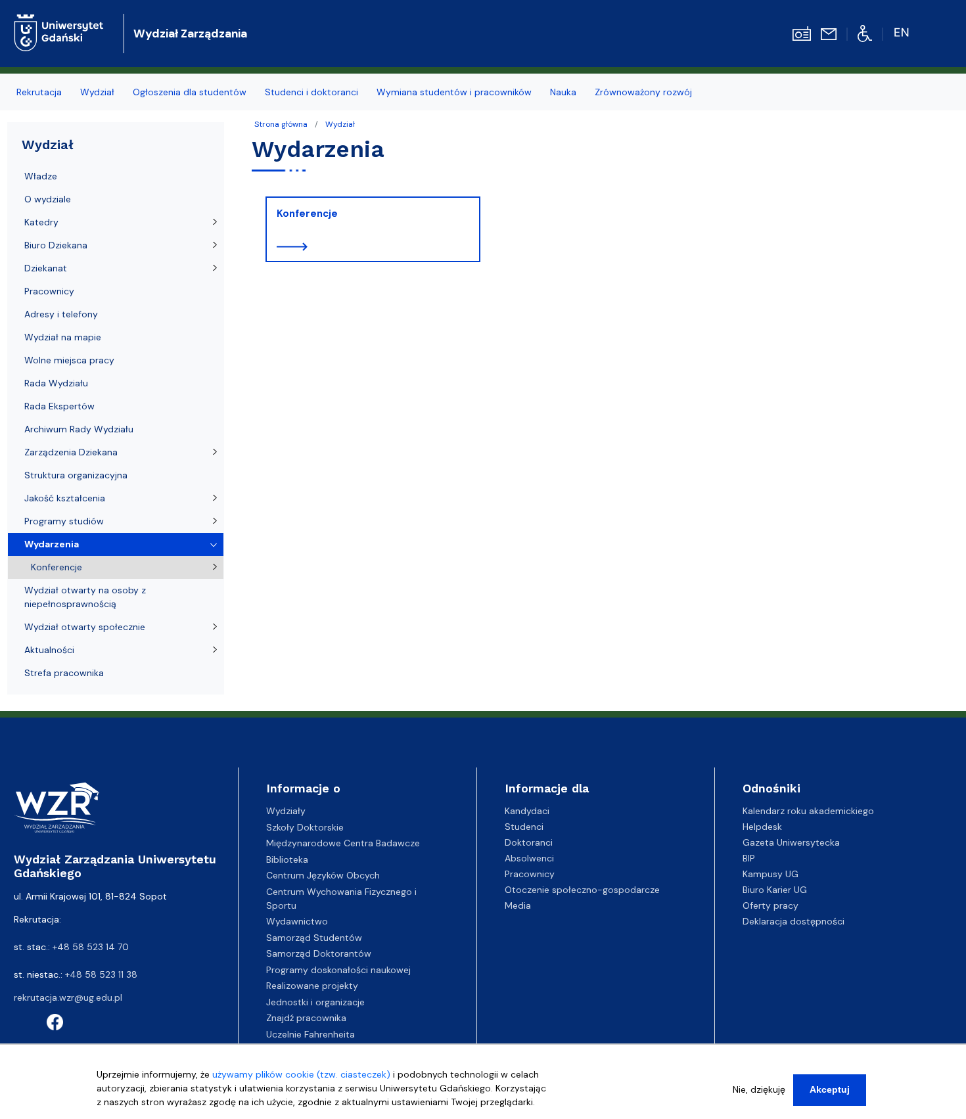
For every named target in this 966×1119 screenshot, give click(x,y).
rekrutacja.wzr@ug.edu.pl (68, 997)
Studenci (524, 827)
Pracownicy (49, 291)
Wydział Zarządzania (190, 33)
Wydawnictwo (297, 921)
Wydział (340, 124)
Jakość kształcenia (64, 498)
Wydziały (286, 811)
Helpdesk (762, 827)
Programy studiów (64, 521)
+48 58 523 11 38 (101, 974)
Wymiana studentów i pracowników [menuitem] (454, 92)
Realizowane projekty (312, 986)
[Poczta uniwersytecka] (829, 33)
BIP (749, 858)
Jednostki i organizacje (315, 1002)
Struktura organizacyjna (75, 475)
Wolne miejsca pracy (69, 360)
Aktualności (49, 650)
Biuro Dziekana (55, 245)
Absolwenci (529, 858)
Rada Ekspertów (59, 406)
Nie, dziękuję (759, 1089)
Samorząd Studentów (314, 938)
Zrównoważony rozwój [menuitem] (643, 92)
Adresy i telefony (61, 314)
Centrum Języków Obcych (323, 875)
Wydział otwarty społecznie (84, 627)
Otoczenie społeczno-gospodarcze (582, 890)
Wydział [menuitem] (97, 92)
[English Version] (902, 33)
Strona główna (281, 124)
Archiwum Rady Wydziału (78, 429)
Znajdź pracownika (306, 1018)
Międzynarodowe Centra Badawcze (343, 843)
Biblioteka (287, 859)
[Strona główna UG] (59, 22)
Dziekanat (45, 268)
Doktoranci (529, 842)
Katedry (41, 222)
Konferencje (307, 213)
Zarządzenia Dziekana (71, 452)
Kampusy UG (770, 874)
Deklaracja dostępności (793, 921)
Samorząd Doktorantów (318, 953)
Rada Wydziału (56, 383)
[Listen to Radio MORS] (802, 33)
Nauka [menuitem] (563, 92)
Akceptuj (830, 1089)
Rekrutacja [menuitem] (39, 92)
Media (518, 905)
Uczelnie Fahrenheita (310, 1034)
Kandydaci (527, 811)
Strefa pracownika (64, 673)
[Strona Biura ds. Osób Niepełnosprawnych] (865, 33)
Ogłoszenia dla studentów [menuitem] (189, 92)
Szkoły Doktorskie (305, 827)
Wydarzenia (51, 544)
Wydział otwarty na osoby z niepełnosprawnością (85, 597)
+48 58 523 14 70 (91, 947)
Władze (40, 176)
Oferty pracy (770, 905)
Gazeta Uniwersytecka (791, 842)
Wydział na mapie (62, 337)
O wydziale (47, 199)
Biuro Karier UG (775, 890)
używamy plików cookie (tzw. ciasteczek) (301, 1074)
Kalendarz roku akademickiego (808, 811)
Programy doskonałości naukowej (338, 970)
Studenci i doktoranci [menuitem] (311, 92)
